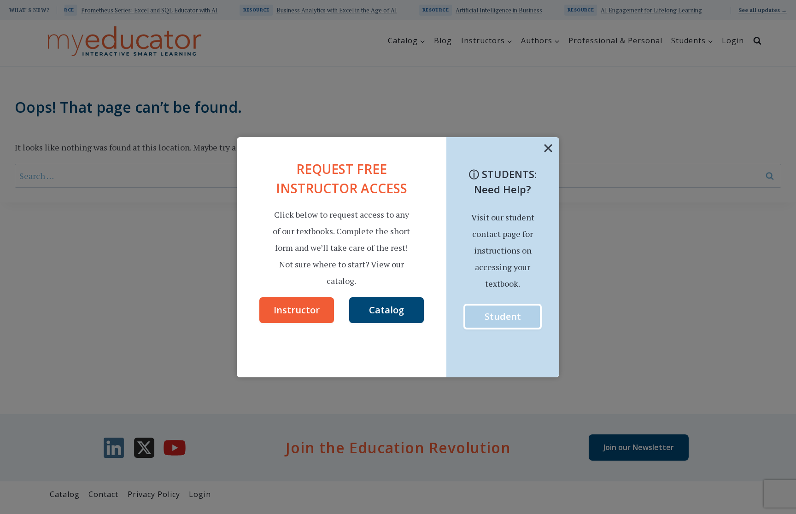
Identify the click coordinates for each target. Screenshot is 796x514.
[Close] (548, 148)
